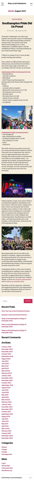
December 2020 (7, 436)
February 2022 (7, 402)
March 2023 (6, 371)
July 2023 (5, 361)
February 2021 (6, 431)
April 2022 (5, 397)
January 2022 (6, 404)
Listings (4, 449)
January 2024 (6, 347)
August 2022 (6, 387)
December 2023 (7, 349)
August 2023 (6, 359)
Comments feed (7, 468)
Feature (4, 447)
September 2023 (7, 356)
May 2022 (5, 395)
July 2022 (5, 390)
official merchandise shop (15, 281)
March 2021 (6, 428)
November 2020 (7, 438)
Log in (4, 463)
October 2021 (6, 411)
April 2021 (5, 426)
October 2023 (6, 354)
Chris (12, 30)
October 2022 (6, 383)
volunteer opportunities (23, 279)
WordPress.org (7, 470)
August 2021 (6, 416)
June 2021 (5, 421)
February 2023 (7, 373)
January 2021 (6, 433)
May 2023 (5, 366)
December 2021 (7, 407)
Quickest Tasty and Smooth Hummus (14, 315)
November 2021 (7, 409)
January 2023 (6, 375)
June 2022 (5, 392)
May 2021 (5, 424)
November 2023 (7, 351)
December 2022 (7, 378)
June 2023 (5, 363)
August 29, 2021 (22, 30)
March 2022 (6, 399)
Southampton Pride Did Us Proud (17, 24)
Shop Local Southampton (17, 3)
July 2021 (5, 419)
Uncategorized (17, 19)
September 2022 (7, 385)
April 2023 (5, 368)
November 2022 (7, 380)
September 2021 (7, 414)
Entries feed (6, 465)
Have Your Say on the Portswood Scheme (16, 311)
